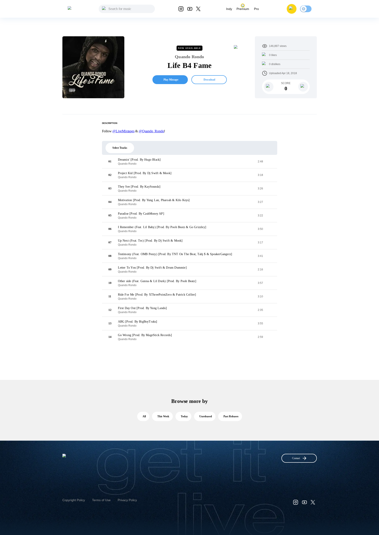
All (144, 416)
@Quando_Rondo (151, 131)
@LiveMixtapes (123, 131)
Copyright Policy (73, 500)
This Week (163, 416)
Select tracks (119, 147)
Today (184, 416)
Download (209, 79)
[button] (291, 9)
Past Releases (231, 416)
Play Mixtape (171, 79)
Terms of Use (101, 500)
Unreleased (205, 416)
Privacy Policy (127, 500)
